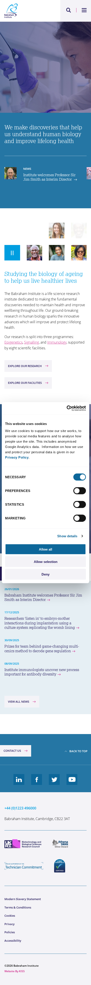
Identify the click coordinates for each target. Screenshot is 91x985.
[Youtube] (72, 782)
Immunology (56, 342)
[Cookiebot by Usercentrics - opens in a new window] (66, 408)
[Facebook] (36, 782)
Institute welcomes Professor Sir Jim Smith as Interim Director (49, 177)
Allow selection (45, 562)
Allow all (45, 549)
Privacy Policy (16, 457)
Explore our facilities (25, 383)
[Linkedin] (19, 782)
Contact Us (12, 751)
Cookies (9, 916)
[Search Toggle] (69, 10)
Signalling (31, 342)
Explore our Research (25, 366)
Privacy (9, 924)
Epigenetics (13, 342)
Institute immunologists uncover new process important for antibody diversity (41, 672)
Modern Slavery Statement (22, 899)
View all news (18, 702)
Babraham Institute (25, 11)
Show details (67, 536)
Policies (9, 932)
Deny (45, 574)
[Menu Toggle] (84, 10)
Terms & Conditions (17, 907)
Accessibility (12, 941)
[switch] (79, 490)
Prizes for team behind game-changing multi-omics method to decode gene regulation (41, 648)
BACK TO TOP (78, 751)
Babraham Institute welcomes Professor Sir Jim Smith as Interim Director (43, 597)
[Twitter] (54, 782)
